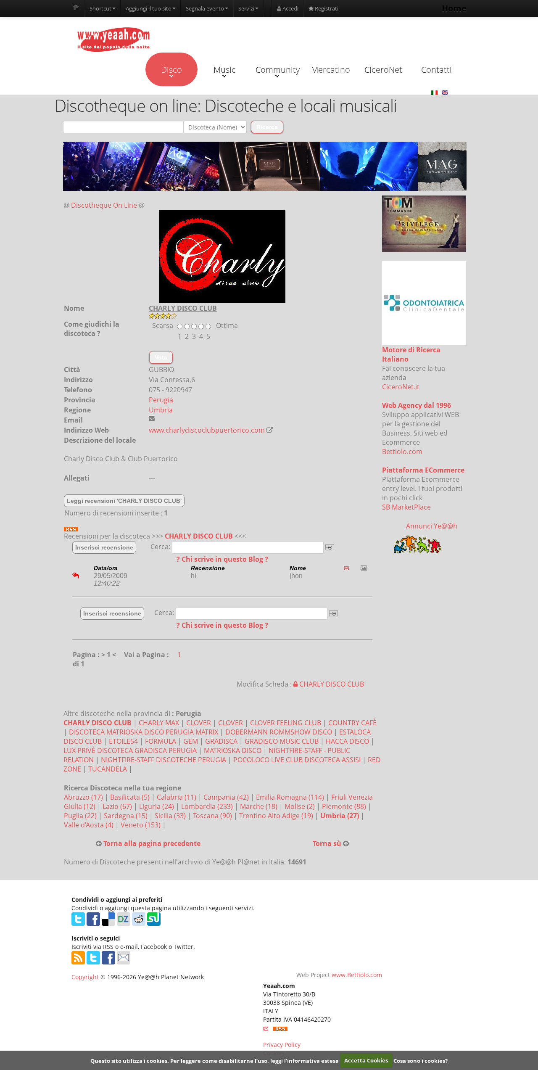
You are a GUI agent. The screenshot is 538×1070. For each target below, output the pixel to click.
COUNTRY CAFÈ (352, 722)
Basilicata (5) (130, 797)
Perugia (161, 399)
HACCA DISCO (347, 741)
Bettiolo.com (402, 451)
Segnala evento (205, 8)
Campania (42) (227, 797)
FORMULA (160, 741)
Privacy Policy (282, 1045)
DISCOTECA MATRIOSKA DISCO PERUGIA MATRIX (143, 732)
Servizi (246, 8)
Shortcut (100, 8)
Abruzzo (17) (84, 797)
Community (278, 69)
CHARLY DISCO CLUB (199, 536)
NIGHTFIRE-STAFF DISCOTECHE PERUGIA (163, 759)
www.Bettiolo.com (357, 975)
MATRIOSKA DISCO (232, 750)
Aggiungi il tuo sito (148, 8)
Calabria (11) (177, 797)
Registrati (326, 8)
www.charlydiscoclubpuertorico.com (207, 430)
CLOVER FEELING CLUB (285, 722)
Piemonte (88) (345, 806)
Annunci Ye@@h (431, 526)
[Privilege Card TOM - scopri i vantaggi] (424, 224)
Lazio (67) (118, 806)
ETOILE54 (123, 741)
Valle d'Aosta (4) (89, 825)
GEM (190, 741)
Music (225, 69)
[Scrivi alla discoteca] (152, 418)
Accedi (289, 8)
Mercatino (330, 69)
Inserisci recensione (104, 547)
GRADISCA (221, 741)
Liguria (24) (157, 806)
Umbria (161, 410)
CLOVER (198, 722)
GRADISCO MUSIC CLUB (282, 741)
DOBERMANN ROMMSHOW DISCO (278, 732)
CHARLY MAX (159, 722)
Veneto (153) (141, 825)
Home (454, 8)
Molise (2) (300, 806)
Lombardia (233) (208, 806)
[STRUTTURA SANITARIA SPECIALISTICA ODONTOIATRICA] (424, 303)
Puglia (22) (81, 815)
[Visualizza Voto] (265, 316)
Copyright (85, 977)
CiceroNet (383, 69)
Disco (171, 69)
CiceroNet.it (400, 386)
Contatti (436, 69)
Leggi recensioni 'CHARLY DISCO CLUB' (124, 500)
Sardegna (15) (126, 815)
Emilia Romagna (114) (291, 797)
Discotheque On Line (104, 205)
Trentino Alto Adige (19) (277, 815)
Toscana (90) (213, 815)
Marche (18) (259, 806)
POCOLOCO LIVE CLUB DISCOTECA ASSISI (297, 759)
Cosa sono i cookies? (420, 1060)
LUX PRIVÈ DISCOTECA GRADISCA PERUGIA (130, 750)
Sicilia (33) (171, 815)
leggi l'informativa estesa (304, 1060)
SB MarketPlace (406, 507)
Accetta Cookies (366, 1060)
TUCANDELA (107, 769)
